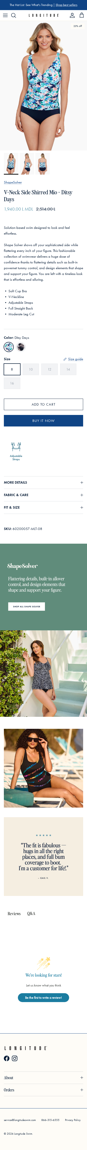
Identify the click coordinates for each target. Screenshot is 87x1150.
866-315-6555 (50, 1120)
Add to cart (43, 404)
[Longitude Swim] (43, 15)
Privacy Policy (73, 1120)
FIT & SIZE (12, 507)
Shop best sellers (66, 5)
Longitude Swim (23, 1133)
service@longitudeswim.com (20, 1120)
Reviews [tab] (14, 913)
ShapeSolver (13, 182)
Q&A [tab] (31, 913)
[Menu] (5, 15)
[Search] (16, 15)
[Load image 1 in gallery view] (43, 86)
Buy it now (43, 421)
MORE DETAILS (15, 482)
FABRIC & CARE (16, 495)
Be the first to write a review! (43, 998)
